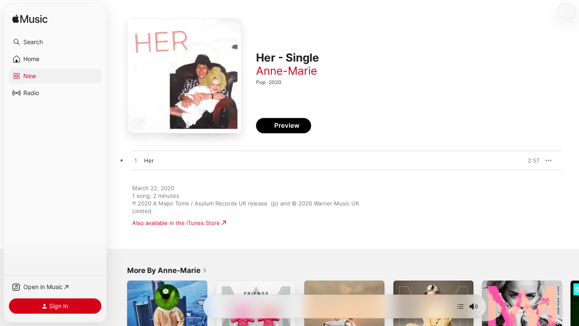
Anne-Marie (286, 70)
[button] (55, 42)
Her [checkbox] (149, 160)
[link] (167, 270)
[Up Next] (460, 306)
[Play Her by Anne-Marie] (135, 161)
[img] (29, 19)
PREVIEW (530, 160)
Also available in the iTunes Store (176, 222)
